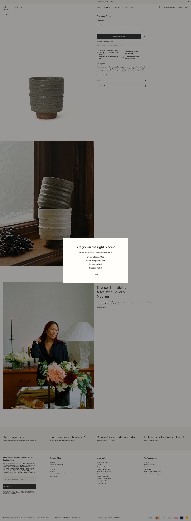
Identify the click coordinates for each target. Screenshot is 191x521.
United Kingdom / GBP (95, 261)
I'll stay (95, 274)
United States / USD (95, 257)
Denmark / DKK (95, 264)
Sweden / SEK (95, 268)
